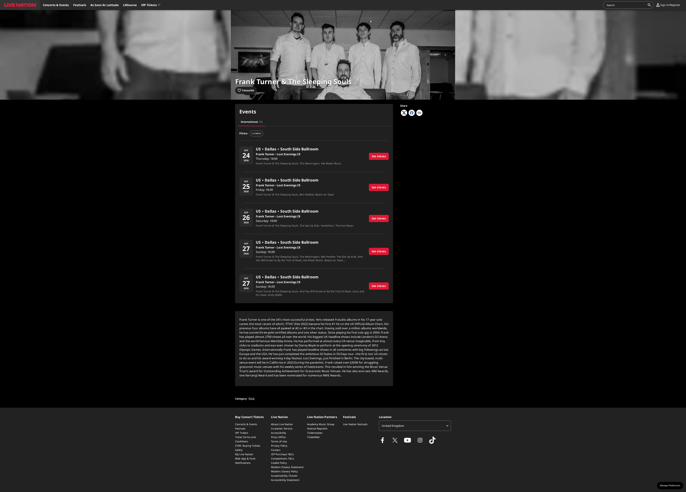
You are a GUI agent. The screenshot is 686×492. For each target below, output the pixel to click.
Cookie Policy (279, 462)
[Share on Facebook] (412, 115)
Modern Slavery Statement (287, 467)
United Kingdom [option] (393, 426)
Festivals (240, 428)
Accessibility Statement (285, 480)
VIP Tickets (241, 432)
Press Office (278, 437)
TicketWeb (313, 437)
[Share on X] (404, 115)
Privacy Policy (279, 445)
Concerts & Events (246, 424)
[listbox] (415, 426)
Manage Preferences (670, 485)
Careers (275, 450)
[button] (20, 5)
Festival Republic (317, 428)
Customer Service (281, 428)
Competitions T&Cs (282, 458)
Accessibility (278, 432)
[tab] (251, 122)
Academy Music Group (321, 424)
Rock (252, 398)
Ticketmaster (315, 432)
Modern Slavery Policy (284, 471)
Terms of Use (279, 441)
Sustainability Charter (284, 475)
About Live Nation (282, 424)
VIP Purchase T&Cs (282, 454)
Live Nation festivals (355, 424)
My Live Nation (244, 454)
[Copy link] (419, 113)
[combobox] (626, 5)
